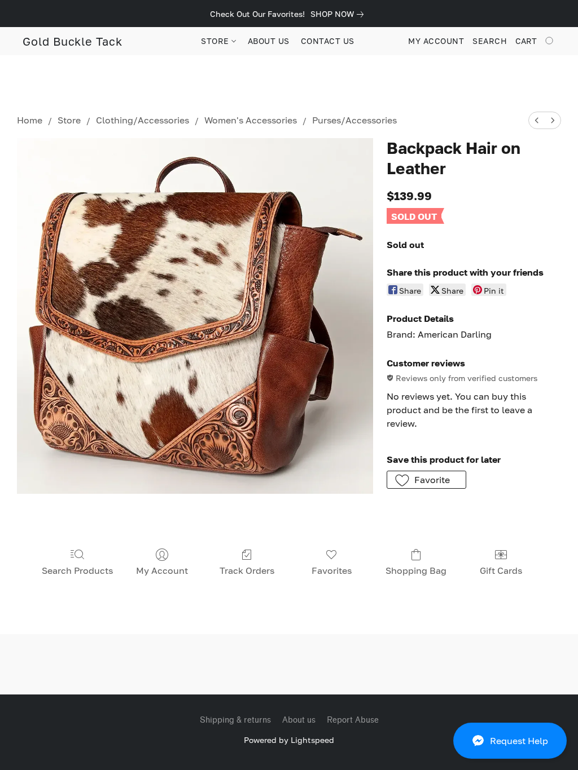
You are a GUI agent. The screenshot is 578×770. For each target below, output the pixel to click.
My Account (162, 570)
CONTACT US (327, 41)
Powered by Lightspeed (289, 740)
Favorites (332, 570)
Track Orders (247, 570)
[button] (510, 741)
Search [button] (489, 41)
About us (299, 720)
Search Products (77, 570)
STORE (216, 41)
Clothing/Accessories (142, 120)
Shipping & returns (235, 720)
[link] (339, 14)
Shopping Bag (416, 570)
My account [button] (436, 41)
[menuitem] (537, 120)
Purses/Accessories (354, 120)
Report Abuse (353, 720)
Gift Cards (501, 570)
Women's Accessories (250, 120)
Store (69, 120)
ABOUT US (269, 41)
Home (29, 120)
